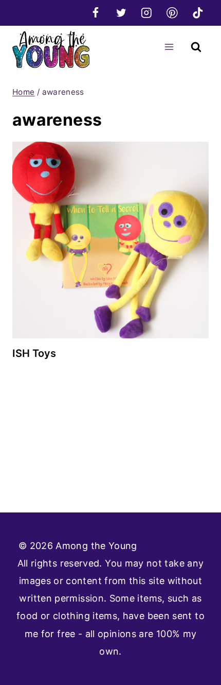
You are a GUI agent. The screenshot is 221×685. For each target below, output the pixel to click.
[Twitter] (121, 13)
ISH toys (34, 353)
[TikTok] (198, 13)
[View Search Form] (196, 47)
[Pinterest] (172, 13)
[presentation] (110, 240)
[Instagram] (147, 13)
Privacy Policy (171, 545)
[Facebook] (95, 13)
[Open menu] (168, 47)
